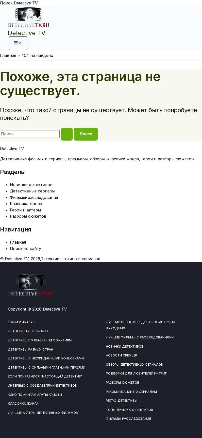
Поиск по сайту (25, 248)
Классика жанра (26, 203)
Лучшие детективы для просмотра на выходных (140, 325)
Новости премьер (121, 355)
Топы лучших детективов (129, 410)
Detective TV (26, 33)
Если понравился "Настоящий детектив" (45, 376)
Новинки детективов (31, 184)
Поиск (6, 2)
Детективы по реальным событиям (40, 340)
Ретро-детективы (121, 400)
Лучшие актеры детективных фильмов (43, 413)
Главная (18, 242)
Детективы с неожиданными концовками (46, 358)
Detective (26, 2)
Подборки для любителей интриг (136, 373)
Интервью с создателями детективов (42, 385)
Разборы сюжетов (28, 216)
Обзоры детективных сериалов (134, 364)
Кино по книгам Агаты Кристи (35, 394)
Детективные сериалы (32, 190)
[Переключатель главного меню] (18, 43)
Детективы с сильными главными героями (46, 367)
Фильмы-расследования (34, 197)
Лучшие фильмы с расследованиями (140, 337)
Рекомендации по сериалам (131, 392)
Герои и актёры (25, 210)
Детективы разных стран (30, 349)
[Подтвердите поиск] (67, 134)
